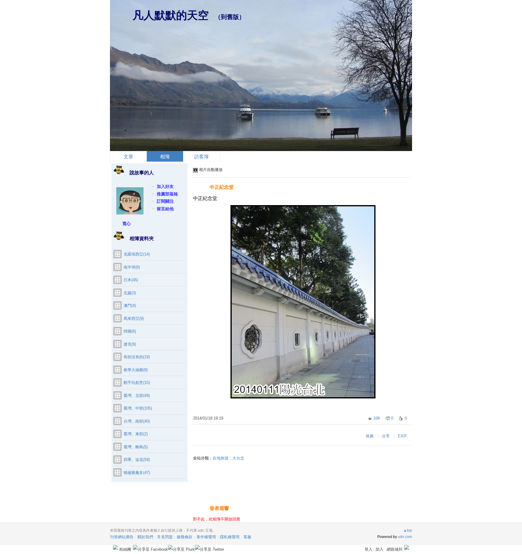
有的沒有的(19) (137, 357)
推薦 (370, 436)
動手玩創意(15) (137, 382)
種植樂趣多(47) (137, 472)
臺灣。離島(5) (136, 447)
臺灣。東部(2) (136, 434)
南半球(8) (132, 267)
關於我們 (145, 537)
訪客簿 (201, 156)
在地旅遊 (220, 458)
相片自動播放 (211, 169)
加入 (379, 549)
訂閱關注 (165, 201)
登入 (368, 549)
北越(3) (130, 293)
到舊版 (230, 17)
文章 (128, 156)
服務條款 (184, 537)
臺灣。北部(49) (137, 395)
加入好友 (165, 186)
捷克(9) (130, 344)
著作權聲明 (206, 537)
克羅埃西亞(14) (137, 254)
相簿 (165, 156)
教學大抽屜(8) (136, 370)
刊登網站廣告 (122, 537)
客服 (247, 537)
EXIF (402, 436)
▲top (407, 530)
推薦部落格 (167, 194)
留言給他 (165, 208)
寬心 (126, 223)
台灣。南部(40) (137, 421)
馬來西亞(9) (134, 318)
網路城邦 (394, 549)
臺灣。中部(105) (138, 408)
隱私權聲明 (230, 537)
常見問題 (165, 537)
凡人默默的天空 (171, 15)
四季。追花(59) (137, 459)
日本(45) (131, 280)
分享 (386, 436)
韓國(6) (130, 331)
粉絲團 (125, 549)
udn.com (405, 537)
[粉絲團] (115, 547)
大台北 (238, 458)
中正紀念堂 (222, 187)
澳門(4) (130, 305)
